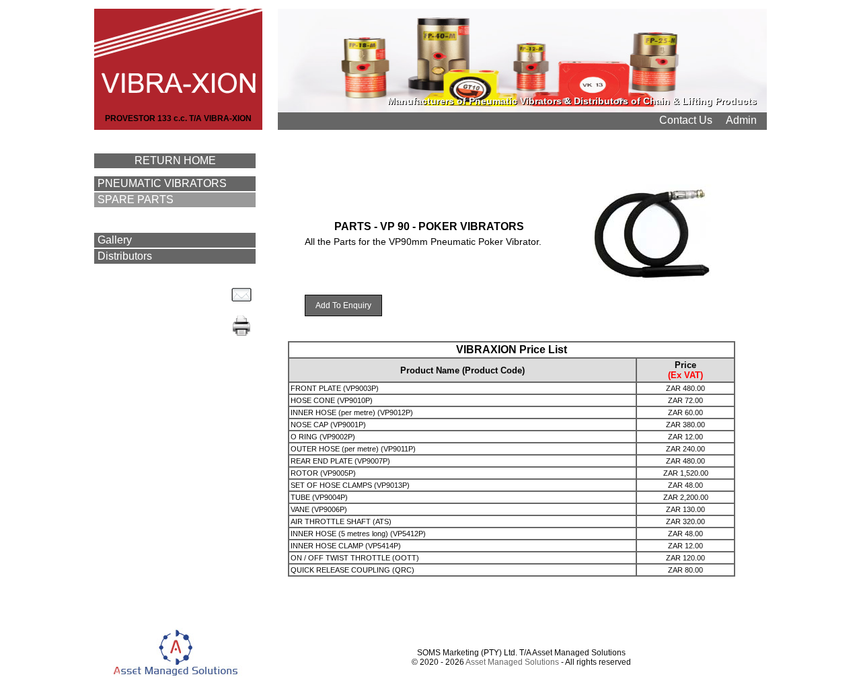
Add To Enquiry (343, 305)
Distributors (125, 256)
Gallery (115, 240)
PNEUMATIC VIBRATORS (162, 183)
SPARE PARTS (136, 199)
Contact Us (685, 120)
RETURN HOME (175, 160)
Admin (741, 120)
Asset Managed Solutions (512, 662)
